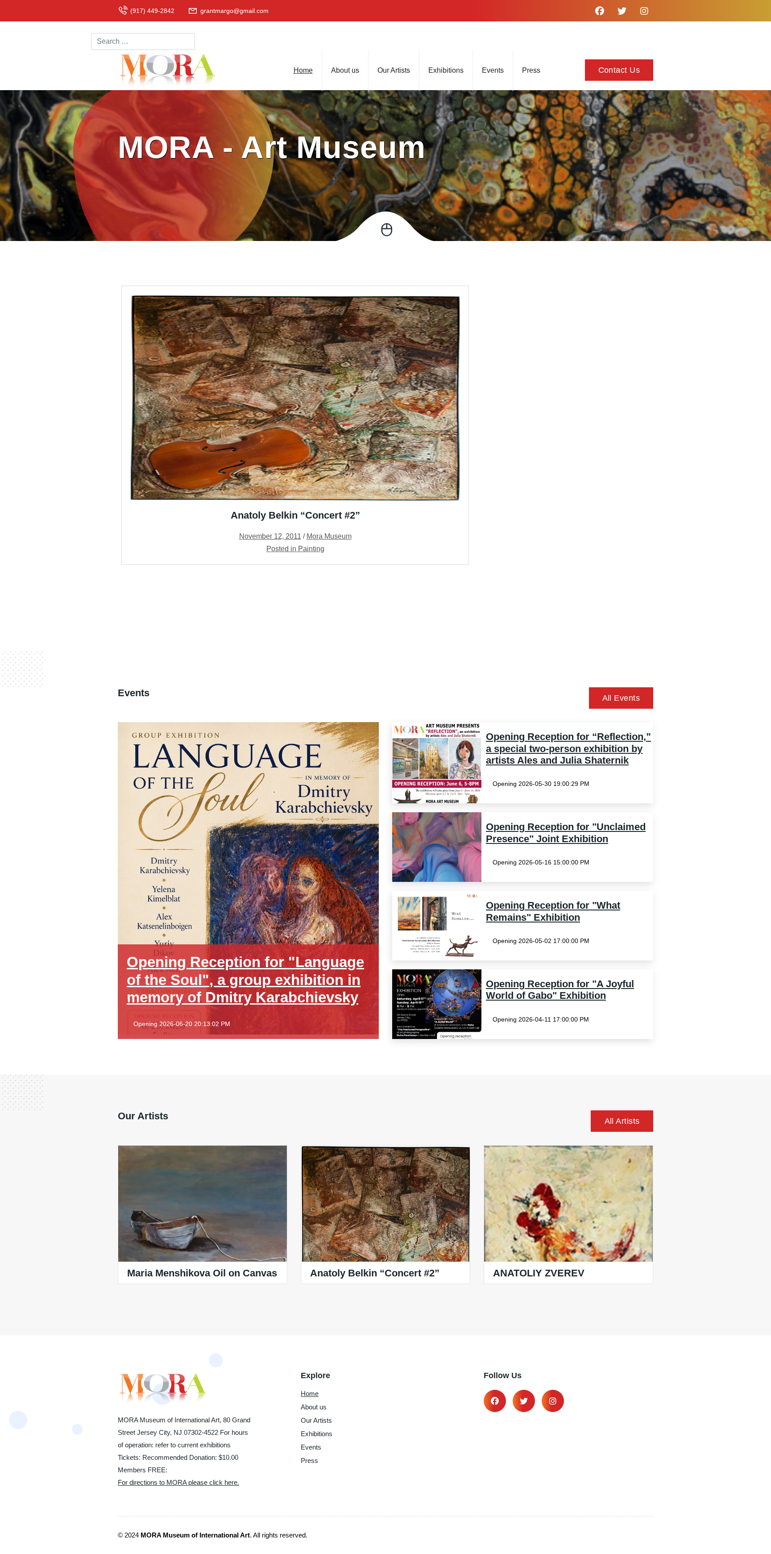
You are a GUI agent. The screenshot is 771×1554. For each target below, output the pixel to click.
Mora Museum (329, 536)
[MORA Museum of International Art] (167, 69)
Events (493, 70)
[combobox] (143, 41)
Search (102, 25)
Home (303, 70)
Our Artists (393, 70)
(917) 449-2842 (152, 10)
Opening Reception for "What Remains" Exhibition (553, 911)
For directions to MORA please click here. (178, 1482)
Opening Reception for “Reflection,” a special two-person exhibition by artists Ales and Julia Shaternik (568, 748)
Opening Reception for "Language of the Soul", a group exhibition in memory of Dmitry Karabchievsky (245, 980)
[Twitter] (524, 1401)
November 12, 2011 (270, 536)
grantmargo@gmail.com (234, 10)
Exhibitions (446, 70)
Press (531, 70)
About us (345, 70)
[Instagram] (553, 1401)
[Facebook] (495, 1401)
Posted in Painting (295, 549)
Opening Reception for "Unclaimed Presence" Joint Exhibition (566, 832)
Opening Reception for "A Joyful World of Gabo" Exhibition (560, 989)
